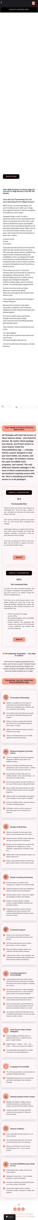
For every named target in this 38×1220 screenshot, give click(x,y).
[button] (33, 3)
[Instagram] (19, 1209)
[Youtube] (23, 1209)
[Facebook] (15, 1209)
